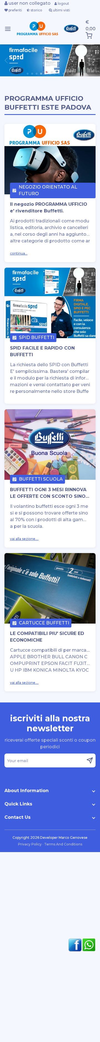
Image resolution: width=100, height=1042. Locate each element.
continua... (19, 253)
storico (36, 10)
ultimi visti (61, 10)
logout (63, 3)
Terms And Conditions (63, 844)
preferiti (15, 10)
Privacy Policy (30, 844)
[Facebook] (73, 945)
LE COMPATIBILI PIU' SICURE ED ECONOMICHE (47, 637)
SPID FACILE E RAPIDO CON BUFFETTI (42, 351)
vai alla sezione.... (24, 539)
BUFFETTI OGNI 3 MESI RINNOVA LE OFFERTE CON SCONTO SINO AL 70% (48, 493)
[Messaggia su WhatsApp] (87, 945)
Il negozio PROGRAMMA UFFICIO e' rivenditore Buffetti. (48, 208)
